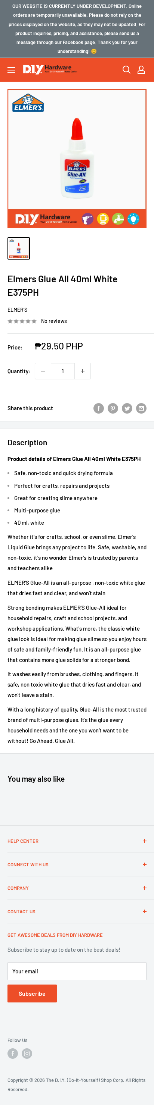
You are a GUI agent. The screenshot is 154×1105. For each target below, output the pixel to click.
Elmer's (17, 310)
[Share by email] (141, 408)
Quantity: (18, 371)
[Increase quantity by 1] (82, 371)
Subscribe (32, 993)
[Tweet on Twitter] (127, 408)
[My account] (141, 70)
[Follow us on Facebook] (12, 1053)
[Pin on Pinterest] (113, 408)
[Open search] (127, 70)
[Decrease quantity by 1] (43, 371)
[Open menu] (11, 70)
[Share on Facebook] (98, 408)
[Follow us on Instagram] (27, 1053)
